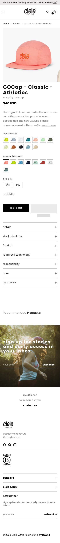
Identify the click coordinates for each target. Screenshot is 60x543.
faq (54, 2)
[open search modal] (47, 12)
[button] (44, 208)
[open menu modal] (3, 12)
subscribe (50, 514)
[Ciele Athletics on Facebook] (5, 445)
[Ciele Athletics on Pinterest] (10, 445)
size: (7, 179)
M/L (18, 184)
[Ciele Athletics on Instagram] (15, 445)
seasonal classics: (12, 156)
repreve (16, 23)
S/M (8, 184)
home (6, 23)
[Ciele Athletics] (30, 12)
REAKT (46, 534)
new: (10, 133)
